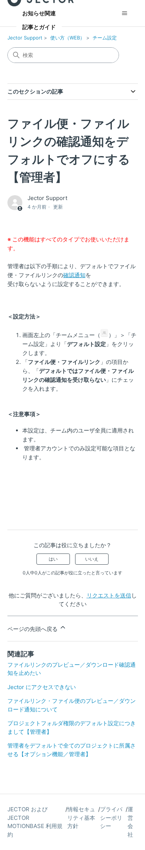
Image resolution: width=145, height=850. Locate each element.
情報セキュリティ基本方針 (81, 818)
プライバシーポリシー (111, 818)
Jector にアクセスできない (41, 687)
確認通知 (74, 275)
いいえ (92, 559)
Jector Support (24, 38)
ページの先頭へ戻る (33, 628)
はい (53, 559)
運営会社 (130, 822)
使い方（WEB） (67, 38)
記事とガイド (39, 27)
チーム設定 (105, 38)
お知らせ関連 (39, 13)
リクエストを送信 (109, 595)
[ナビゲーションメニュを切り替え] (125, 13)
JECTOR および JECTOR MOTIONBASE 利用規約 (34, 822)
